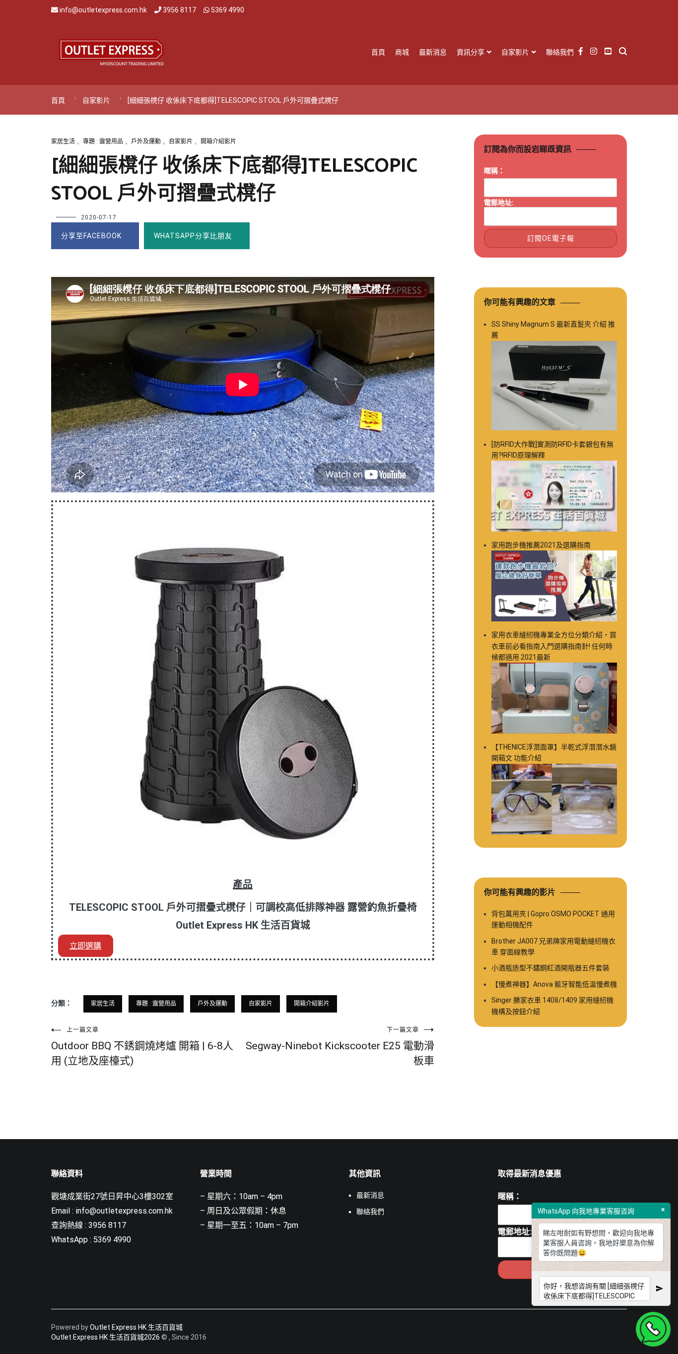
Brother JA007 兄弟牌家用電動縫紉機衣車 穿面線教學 (553, 946)
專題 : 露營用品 (103, 141)
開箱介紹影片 (218, 141)
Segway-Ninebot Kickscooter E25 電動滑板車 (340, 1046)
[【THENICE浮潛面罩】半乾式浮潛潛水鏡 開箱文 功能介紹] (554, 801)
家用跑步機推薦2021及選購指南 (541, 545)
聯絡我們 (560, 52)
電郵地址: (499, 202)
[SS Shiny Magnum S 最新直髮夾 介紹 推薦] (554, 387)
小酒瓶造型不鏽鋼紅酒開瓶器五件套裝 (550, 968)
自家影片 (515, 52)
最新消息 (433, 52)
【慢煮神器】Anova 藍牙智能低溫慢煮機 (554, 984)
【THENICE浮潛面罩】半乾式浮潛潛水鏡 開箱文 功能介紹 (553, 752)
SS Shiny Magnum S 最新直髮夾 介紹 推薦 (553, 329)
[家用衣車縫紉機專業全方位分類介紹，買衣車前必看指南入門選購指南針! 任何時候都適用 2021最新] (554, 700)
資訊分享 (470, 52)
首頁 (378, 52)
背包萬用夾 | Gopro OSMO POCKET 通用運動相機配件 (553, 919)
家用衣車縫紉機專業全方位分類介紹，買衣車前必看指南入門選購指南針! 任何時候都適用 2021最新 (553, 646)
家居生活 (63, 141)
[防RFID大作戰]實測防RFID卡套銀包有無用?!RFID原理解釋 (552, 449)
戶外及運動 (146, 141)
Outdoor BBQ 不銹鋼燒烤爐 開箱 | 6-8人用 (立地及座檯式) (142, 1046)
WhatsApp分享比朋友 (193, 236)
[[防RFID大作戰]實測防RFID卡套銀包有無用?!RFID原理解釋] (554, 498)
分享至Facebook (91, 236)
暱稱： (494, 171)
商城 (402, 52)
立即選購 (85, 945)
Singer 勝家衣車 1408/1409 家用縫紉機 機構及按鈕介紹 (552, 1005)
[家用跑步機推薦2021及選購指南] (554, 587)
